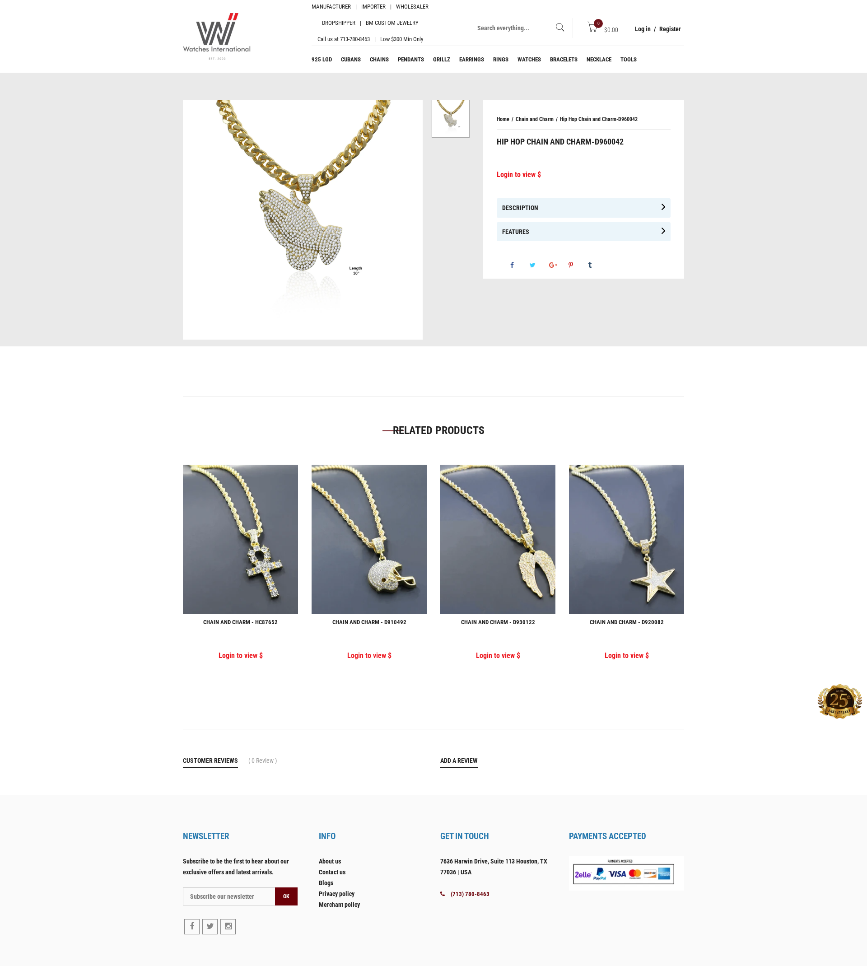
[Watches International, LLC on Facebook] (192, 926)
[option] (451, 119)
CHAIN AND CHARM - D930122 (498, 622)
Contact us (332, 872)
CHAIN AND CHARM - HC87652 (240, 622)
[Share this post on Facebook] (519, 265)
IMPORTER (373, 6)
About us (330, 861)
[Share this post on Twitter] (539, 265)
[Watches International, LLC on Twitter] (210, 926)
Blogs (326, 883)
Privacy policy (336, 893)
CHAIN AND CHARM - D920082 (627, 622)
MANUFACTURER (331, 6)
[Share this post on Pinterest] (578, 265)
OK (286, 896)
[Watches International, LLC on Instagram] (228, 926)
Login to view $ (519, 174)
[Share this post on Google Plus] (558, 265)
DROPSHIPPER (338, 22)
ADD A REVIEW (459, 760)
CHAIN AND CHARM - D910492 (369, 622)
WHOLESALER (412, 6)
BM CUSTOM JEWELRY (392, 22)
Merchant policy (339, 904)
